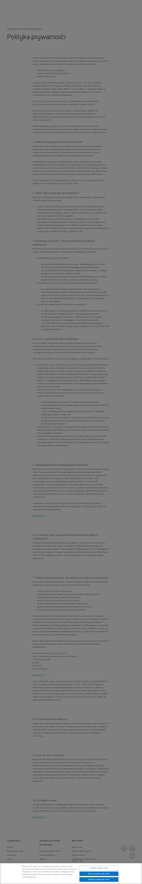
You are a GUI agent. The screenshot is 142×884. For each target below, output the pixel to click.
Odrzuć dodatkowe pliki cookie (99, 874)
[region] (71, 873)
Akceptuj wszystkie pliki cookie (99, 879)
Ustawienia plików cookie (99, 868)
